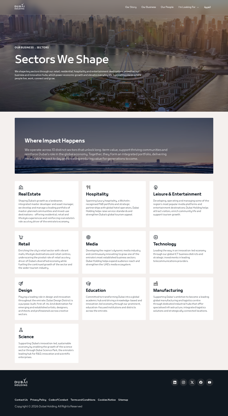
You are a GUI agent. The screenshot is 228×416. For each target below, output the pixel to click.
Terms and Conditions (83, 400)
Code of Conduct (58, 400)
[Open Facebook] (201, 382)
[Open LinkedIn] (175, 382)
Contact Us (21, 400)
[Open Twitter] (192, 382)
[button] (189, 7)
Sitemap (123, 400)
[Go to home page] (21, 382)
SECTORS (43, 47)
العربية (207, 7)
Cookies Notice (107, 400)
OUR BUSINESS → (25, 47)
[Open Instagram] (183, 382)
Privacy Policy (38, 400)
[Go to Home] (19, 7)
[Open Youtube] (209, 382)
